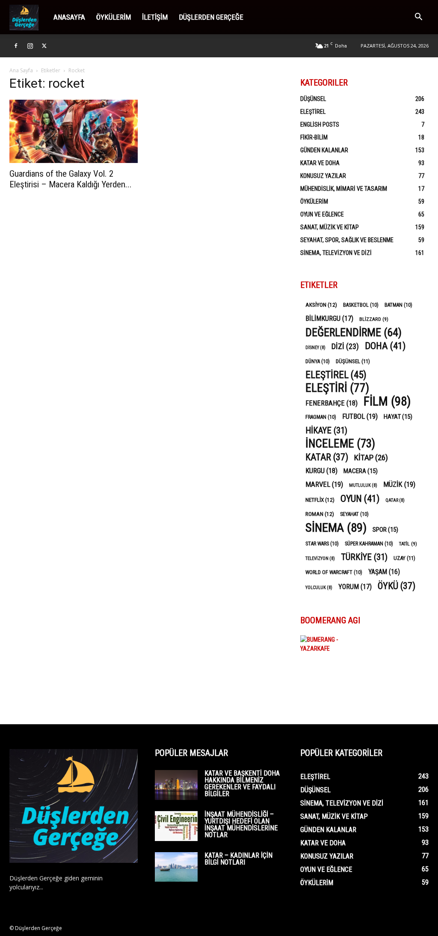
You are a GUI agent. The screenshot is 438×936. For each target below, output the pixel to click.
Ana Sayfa (21, 70)
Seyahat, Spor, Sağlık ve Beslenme (347, 240)
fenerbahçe (331, 403)
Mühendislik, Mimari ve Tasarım (343, 188)
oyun (359, 498)
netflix (319, 499)
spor (385, 529)
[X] (44, 45)
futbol (360, 416)
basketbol (361, 305)
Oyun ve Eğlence (322, 214)
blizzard (373, 319)
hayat (398, 417)
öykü (396, 585)
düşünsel (353, 361)
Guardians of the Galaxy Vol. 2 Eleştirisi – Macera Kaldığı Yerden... (70, 179)
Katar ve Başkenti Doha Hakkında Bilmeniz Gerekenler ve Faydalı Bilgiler (242, 783)
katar (326, 457)
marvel (324, 484)
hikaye (326, 430)
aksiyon (321, 304)
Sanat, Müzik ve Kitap (329, 227)
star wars (322, 544)
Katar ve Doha (320, 163)
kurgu (321, 471)
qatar (395, 500)
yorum (355, 587)
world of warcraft (333, 572)
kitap (371, 457)
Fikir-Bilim (314, 137)
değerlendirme (353, 332)
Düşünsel (313, 98)
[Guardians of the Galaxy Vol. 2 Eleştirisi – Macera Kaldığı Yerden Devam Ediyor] (73, 131)
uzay (404, 558)
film (387, 401)
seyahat (354, 514)
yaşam (384, 572)
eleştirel (336, 374)
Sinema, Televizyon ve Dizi (336, 252)
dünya (317, 361)
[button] (418, 18)
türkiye (364, 557)
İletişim (155, 17)
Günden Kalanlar (324, 150)
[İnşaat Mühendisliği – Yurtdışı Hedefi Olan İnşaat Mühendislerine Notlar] (176, 826)
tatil (408, 544)
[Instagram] (30, 45)
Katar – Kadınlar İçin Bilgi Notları (238, 858)
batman (398, 305)
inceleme (340, 443)
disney (315, 347)
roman (319, 513)
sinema (336, 527)
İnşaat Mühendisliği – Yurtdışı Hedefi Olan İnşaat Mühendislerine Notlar (241, 824)
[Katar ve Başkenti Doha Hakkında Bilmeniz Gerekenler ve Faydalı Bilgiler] (176, 785)
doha (385, 345)
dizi (345, 346)
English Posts (319, 124)
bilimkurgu (329, 318)
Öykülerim (113, 17)
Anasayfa (69, 17)
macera (360, 471)
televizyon (320, 558)
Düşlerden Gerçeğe (211, 17)
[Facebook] (15, 45)
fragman (320, 417)
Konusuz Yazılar (323, 175)
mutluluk (363, 485)
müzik (399, 484)
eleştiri (337, 388)
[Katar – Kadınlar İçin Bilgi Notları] (176, 867)
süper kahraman (369, 544)
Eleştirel (313, 111)
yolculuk (318, 587)
